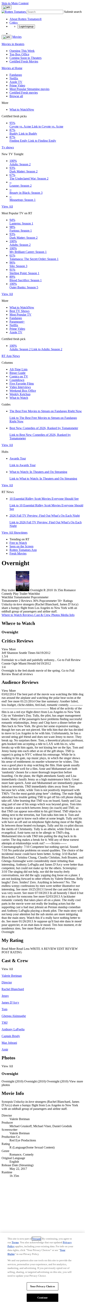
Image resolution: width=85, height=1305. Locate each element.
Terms (15, 1242)
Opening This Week (22, 50)
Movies (17, 36)
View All (7, 206)
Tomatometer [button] (10, 600)
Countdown (16, 380)
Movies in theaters (13, 44)
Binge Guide (17, 373)
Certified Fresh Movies (23, 61)
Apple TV (15, 82)
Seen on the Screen (21, 546)
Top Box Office (19, 54)
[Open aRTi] (6, 7)
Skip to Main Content (15, 3)
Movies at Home (12, 68)
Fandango (15, 74)
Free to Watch (18, 542)
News (16, 356)
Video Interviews (20, 387)
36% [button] (36, 600)
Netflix (13, 78)
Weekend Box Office (22, 390)
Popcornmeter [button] (48, 600)
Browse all (16, 96)
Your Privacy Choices (42, 1286)
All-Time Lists (18, 369)
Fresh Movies (17, 553)
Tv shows (8, 147)
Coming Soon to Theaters (25, 58)
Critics (13, 22)
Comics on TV (18, 376)
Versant (36, 1238)
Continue (42, 1297)
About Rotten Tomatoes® (25, 19)
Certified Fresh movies (23, 92)
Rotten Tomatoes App (23, 550)
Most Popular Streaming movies (29, 89)
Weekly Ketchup (19, 394)
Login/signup (26, 26)
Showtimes (20, 532)
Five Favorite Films (21, 383)
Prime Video (17, 85)
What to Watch (21, 109)
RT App (7, 356)
